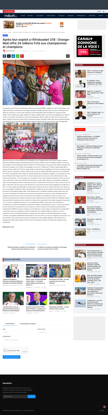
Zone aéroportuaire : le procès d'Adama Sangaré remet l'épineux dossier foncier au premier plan (95, 253)
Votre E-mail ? (41, 329)
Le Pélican (89, 74)
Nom (4, 329)
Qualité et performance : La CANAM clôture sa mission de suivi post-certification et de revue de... (88, 138)
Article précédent (30, 244)
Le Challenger (90, 200)
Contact (99, 11)
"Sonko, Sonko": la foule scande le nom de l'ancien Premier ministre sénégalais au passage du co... (89, 157)
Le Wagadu (90, 257)
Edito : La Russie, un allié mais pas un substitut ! (95, 71)
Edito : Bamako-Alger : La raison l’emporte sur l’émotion (95, 114)
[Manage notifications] (104, 406)
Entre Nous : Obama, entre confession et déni (95, 198)
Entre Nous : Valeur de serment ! (94, 220)
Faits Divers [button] (39, 15)
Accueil (4, 32)
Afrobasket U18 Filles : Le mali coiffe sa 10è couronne (59, 308)
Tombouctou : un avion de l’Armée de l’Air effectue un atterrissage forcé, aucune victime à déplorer (95, 304)
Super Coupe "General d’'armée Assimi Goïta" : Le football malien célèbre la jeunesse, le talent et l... (36, 282)
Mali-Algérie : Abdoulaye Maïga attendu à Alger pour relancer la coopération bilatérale (90, 147)
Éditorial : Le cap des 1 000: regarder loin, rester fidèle (95, 92)
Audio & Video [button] (51, 15)
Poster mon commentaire (11, 357)
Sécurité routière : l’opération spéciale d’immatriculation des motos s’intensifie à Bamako (94, 266)
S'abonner (31, 396)
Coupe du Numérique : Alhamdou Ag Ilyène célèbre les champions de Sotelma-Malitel (13, 281)
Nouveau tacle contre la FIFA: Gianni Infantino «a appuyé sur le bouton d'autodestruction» (36, 308)
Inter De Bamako (90, 96)
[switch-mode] (104, 11)
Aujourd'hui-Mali (6, 285)
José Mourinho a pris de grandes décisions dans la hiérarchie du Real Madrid (11, 308)
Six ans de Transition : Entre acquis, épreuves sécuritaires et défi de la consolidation (95, 209)
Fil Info (23, 15)
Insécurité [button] (92, 15)
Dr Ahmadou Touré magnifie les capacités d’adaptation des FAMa (94, 82)
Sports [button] (100, 15)
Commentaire (7, 336)
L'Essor (51, 285)
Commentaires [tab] (10, 324)
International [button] (81, 15)
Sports (9, 32)
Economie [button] (70, 15)
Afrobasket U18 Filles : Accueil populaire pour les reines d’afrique (59, 281)
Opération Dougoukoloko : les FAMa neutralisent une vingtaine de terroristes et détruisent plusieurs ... (95, 291)
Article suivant (42, 244)
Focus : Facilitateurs (93, 229)
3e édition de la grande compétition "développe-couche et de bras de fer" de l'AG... (52, 248)
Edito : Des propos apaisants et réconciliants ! (95, 103)
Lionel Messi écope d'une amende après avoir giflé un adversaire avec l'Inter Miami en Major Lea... (90, 166)
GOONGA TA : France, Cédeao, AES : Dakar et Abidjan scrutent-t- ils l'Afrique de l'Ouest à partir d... (94, 186)
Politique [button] (61, 15)
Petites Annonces (8, 11)
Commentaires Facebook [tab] (28, 324)
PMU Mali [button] (30, 15)
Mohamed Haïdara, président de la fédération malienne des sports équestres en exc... (21, 248)
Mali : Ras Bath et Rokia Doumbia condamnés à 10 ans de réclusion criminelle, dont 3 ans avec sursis (94, 279)
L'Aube (89, 231)
